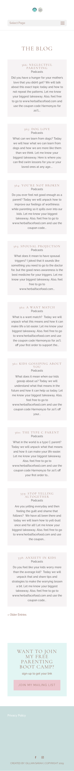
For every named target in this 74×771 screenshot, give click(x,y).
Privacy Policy (16, 715)
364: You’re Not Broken (37, 185)
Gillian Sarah (34, 763)
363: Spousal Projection (37, 246)
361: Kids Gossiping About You (37, 365)
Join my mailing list (37, 685)
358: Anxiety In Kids (37, 558)
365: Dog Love (37, 129)
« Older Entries (16, 614)
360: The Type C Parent (37, 432)
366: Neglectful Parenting (37, 66)
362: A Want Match (37, 307)
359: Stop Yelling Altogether (37, 495)
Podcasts (37, 71)
